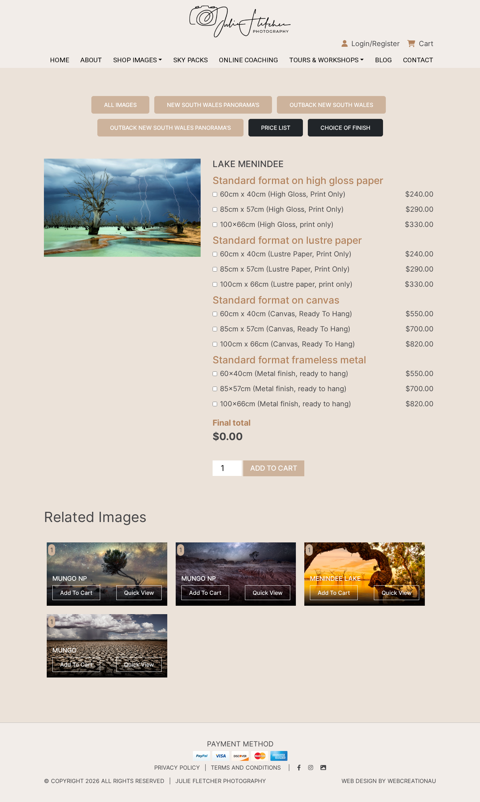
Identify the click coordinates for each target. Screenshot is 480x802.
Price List (275, 127)
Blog (383, 60)
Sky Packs (190, 60)
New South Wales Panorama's (213, 104)
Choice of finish (345, 127)
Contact (418, 60)
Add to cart (273, 468)
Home (59, 60)
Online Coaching (248, 60)
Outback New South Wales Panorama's (170, 127)
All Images (120, 104)
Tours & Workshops (323, 60)
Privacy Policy (177, 767)
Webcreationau (412, 780)
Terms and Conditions (246, 767)
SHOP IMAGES (135, 60)
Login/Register (374, 43)
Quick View (139, 592)
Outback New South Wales (331, 104)
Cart (425, 43)
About (91, 60)
